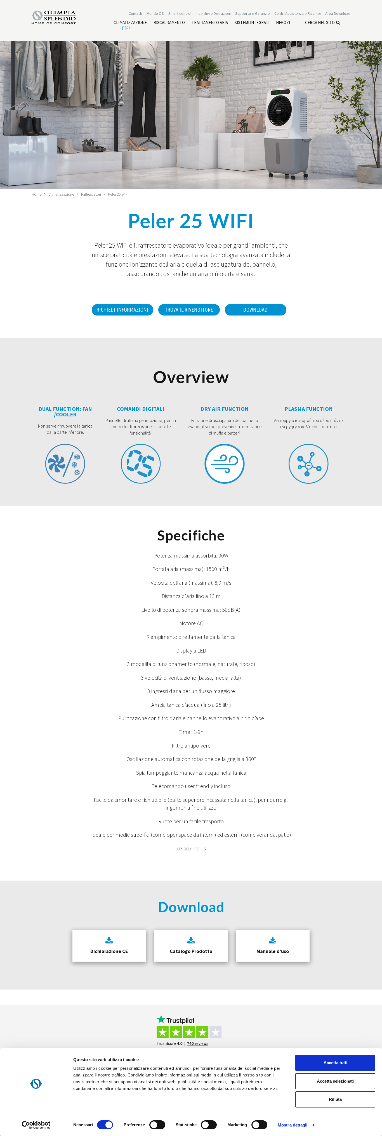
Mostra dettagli (293, 1125)
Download (255, 310)
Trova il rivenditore (189, 310)
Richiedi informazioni (122, 310)
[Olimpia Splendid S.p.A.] (60, 17)
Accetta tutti (335, 1062)
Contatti (135, 13)
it (122, 28)
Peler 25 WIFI (118, 194)
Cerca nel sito (320, 22)
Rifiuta (335, 1099)
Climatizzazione (61, 194)
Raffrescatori (91, 194)
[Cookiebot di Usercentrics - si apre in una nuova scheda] (36, 1125)
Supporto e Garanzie (252, 13)
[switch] (157, 1124)
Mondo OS (155, 13)
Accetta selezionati (335, 1081)
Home (36, 194)
